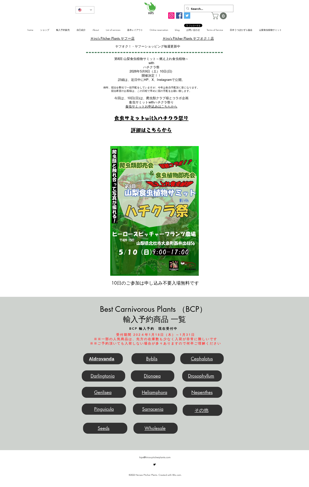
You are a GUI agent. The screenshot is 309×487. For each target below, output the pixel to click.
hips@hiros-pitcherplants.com (155, 457)
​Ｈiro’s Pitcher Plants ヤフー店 (112, 38)
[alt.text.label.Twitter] (154, 464)
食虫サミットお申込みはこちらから (151, 106)
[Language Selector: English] (85, 10)
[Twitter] (187, 15)
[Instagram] (171, 15)
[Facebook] (179, 15)
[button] (219, 15)
